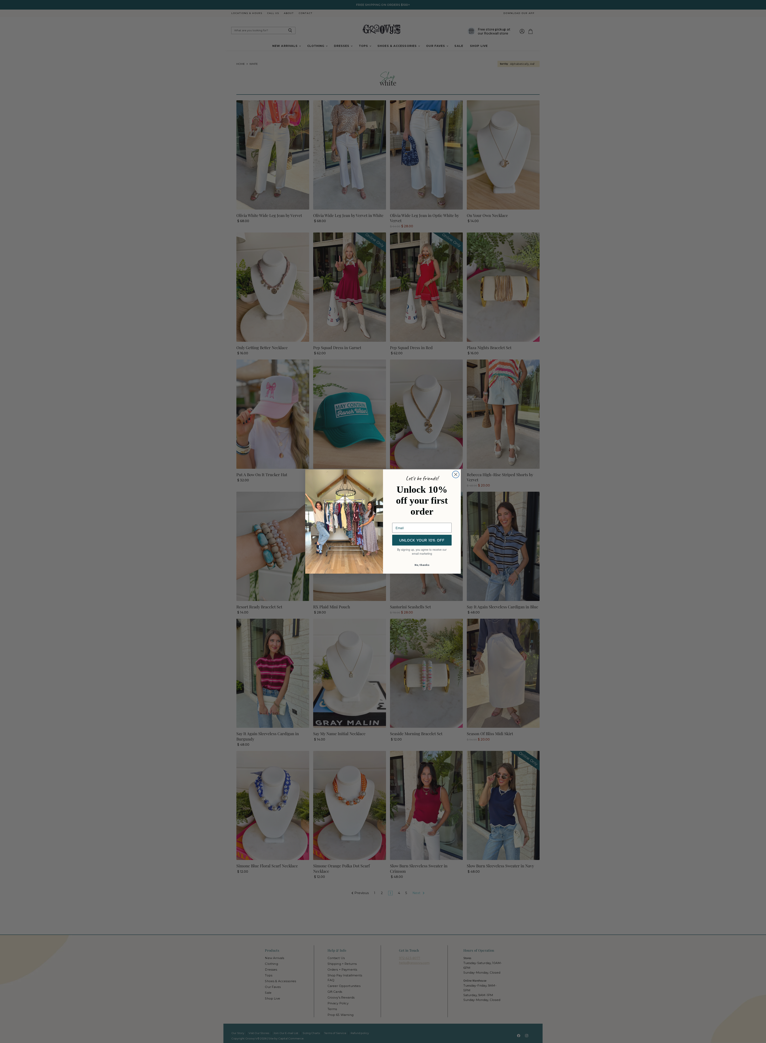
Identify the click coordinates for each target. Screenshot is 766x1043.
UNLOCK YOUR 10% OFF (422, 540)
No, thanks (422, 565)
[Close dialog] (455, 474)
